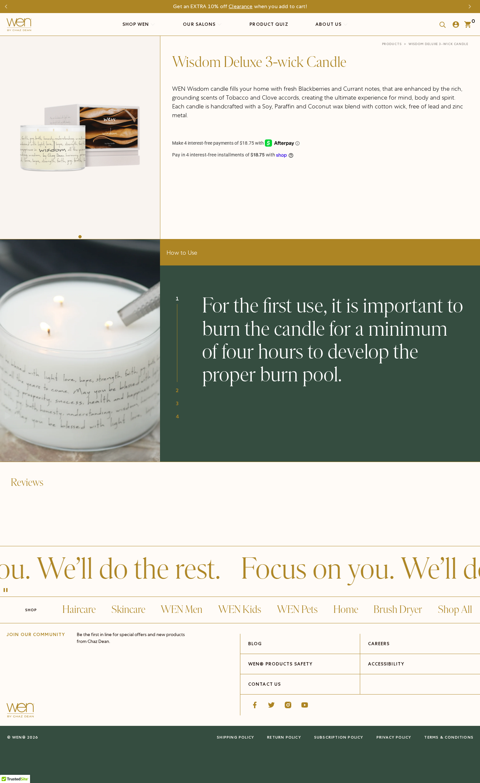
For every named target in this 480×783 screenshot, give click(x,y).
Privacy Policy (393, 737)
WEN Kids (239, 609)
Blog (255, 644)
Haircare (79, 609)
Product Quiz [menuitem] (268, 24)
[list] (80, 136)
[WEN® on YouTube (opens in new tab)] (305, 705)
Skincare (128, 609)
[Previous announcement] (8, 6)
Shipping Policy (235, 737)
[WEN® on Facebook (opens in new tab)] (255, 705)
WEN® (19, 737)
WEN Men (181, 609)
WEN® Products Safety (280, 664)
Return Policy (284, 737)
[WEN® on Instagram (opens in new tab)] (288, 705)
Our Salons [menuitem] (200, 24)
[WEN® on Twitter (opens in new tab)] (271, 705)
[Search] (440, 24)
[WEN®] (19, 26)
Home (345, 609)
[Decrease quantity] (177, 174)
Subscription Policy (338, 737)
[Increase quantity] (222, 174)
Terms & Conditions (448, 737)
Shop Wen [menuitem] (135, 24)
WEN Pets (297, 609)
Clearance (240, 6)
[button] (80, 236)
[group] (80, 136)
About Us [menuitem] (329, 24)
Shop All (455, 609)
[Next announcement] (471, 6)
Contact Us (264, 684)
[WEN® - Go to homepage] (20, 711)
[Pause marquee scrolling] (5, 590)
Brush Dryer (398, 609)
